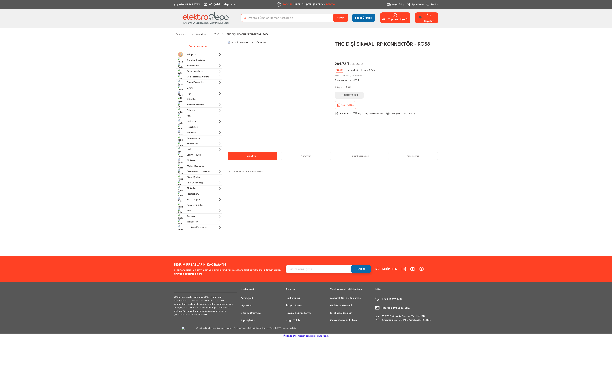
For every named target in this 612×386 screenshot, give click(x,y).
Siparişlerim (248, 320)
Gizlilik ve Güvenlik (341, 305)
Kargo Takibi (293, 320)
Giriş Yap (387, 19)
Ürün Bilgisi (252, 156)
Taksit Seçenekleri (359, 156)
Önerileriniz (413, 156)
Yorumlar (306, 156)
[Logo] (205, 17)
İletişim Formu (294, 305)
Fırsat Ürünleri (363, 17)
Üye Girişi (246, 305)
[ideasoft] (289, 335)
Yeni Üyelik (247, 297)
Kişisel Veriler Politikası (343, 320)
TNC (348, 87)
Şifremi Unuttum (251, 312)
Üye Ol (404, 19)
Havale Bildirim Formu (298, 312)
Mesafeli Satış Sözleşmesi (345, 297)
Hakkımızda (293, 297)
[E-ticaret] (305, 336)
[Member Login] (395, 15)
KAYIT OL (361, 269)
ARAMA (340, 18)
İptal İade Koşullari (341, 312)
